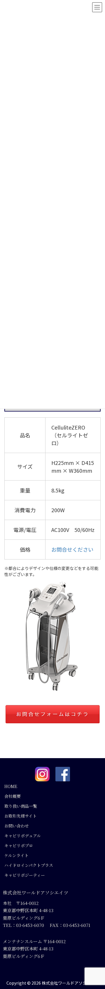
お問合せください (72, 549)
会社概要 (12, 796)
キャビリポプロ (18, 845)
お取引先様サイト (20, 816)
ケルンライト (16, 855)
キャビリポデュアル (22, 835)
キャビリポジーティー (24, 875)
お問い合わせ (16, 826)
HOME (10, 786)
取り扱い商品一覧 (20, 806)
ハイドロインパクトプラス (28, 865)
